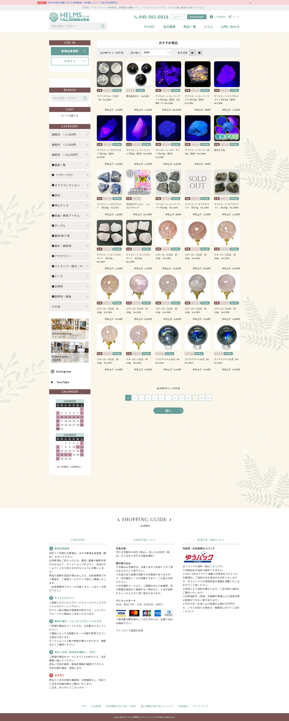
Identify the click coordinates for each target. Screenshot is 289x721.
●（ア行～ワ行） (63, 175)
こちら (213, 566)
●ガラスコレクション (66, 185)
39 (201, 398)
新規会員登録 (197, 16)
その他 (56, 307)
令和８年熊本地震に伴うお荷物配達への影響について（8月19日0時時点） (83, 2)
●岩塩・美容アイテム (66, 215)
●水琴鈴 (57, 286)
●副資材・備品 (61, 296)
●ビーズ (57, 276)
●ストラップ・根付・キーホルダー (71, 266)
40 (208, 398)
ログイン (178, 16)
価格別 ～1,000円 (64, 134)
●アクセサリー (61, 256)
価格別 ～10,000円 (65, 155)
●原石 (56, 195)
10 (188, 398)
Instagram (63, 371)
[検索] (103, 26)
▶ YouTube (60, 382)
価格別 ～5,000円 (64, 145)
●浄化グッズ (60, 205)
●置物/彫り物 (61, 236)
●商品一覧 (60, 165)
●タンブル (59, 225)
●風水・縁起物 (61, 246)
